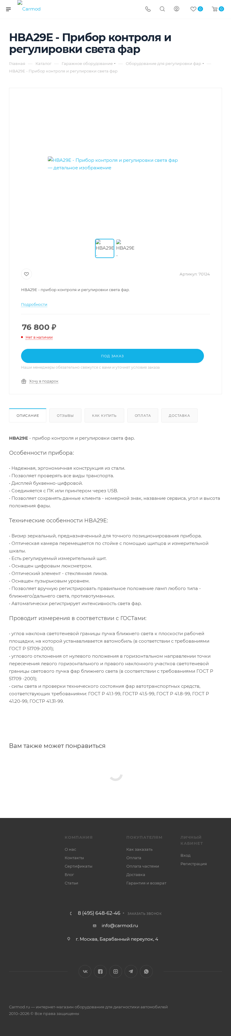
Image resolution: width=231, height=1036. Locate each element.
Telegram (131, 971)
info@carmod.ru (120, 925)
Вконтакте (85, 971)
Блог (69, 874)
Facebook (100, 971)
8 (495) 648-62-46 (99, 913)
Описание (28, 415)
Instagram (115, 971)
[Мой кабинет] (176, 9)
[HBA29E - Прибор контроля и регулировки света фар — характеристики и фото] (115, 164)
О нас (70, 849)
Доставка (179, 415)
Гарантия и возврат (146, 883)
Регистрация (193, 863)
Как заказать (139, 849)
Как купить (104, 415)
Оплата (143, 415)
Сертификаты (78, 866)
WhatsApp (146, 971)
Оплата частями (142, 866)
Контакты (74, 857)
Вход (185, 855)
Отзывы (65, 415)
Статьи (71, 883)
